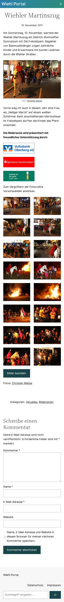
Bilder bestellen (16, 373)
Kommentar (11, 450)
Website (8, 517)
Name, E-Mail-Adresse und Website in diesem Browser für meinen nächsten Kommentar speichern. (30, 536)
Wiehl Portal (13, 3)
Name (8, 486)
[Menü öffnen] (61, 4)
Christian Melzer (34, 101)
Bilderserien (46, 402)
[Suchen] (55, 595)
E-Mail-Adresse (14, 501)
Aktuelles (31, 402)
